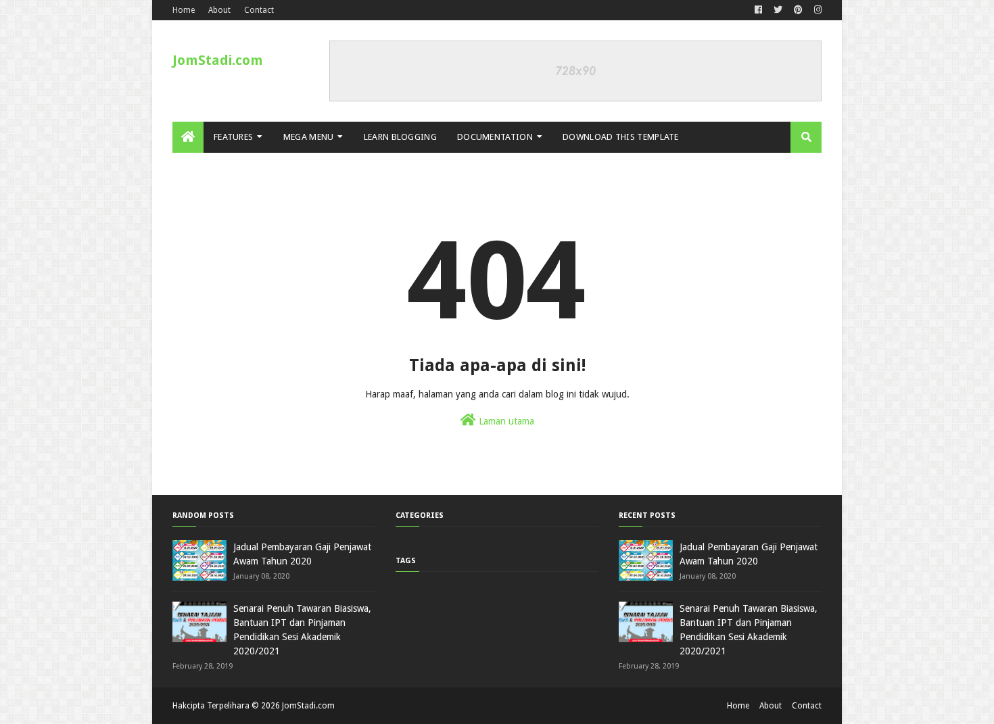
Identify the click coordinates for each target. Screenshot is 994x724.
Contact (259, 10)
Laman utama (505, 421)
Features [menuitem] (233, 137)
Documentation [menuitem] (495, 137)
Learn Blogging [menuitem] (400, 137)
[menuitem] (188, 137)
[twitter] (778, 10)
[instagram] (816, 10)
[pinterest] (798, 10)
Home (183, 10)
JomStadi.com (217, 60)
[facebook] (758, 10)
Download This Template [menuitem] (621, 137)
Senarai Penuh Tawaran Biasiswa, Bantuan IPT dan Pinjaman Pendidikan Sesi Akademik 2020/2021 (302, 629)
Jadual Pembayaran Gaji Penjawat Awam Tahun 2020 (302, 553)
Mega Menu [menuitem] (308, 137)
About (219, 10)
